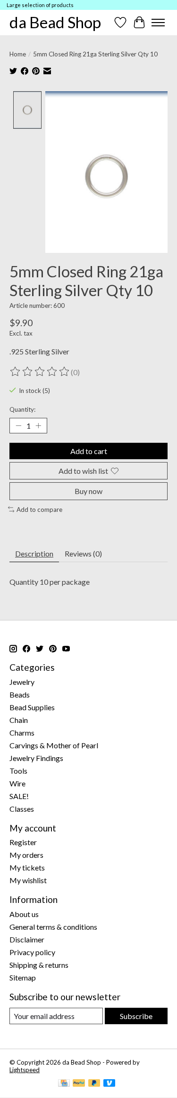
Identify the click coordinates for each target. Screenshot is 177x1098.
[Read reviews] (40, 371)
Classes (21, 808)
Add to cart (88, 451)
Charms (21, 732)
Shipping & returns (38, 964)
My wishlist (28, 880)
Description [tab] (34, 553)
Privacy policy (32, 952)
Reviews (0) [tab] (83, 553)
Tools (18, 770)
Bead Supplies (32, 707)
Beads (19, 694)
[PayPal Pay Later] (94, 1083)
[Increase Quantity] (38, 426)
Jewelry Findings (36, 757)
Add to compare (39, 509)
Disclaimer (26, 939)
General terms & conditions (53, 926)
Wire (17, 783)
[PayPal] (79, 1083)
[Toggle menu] (158, 22)
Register (23, 842)
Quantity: (22, 409)
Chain (18, 719)
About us (24, 914)
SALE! (19, 796)
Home (17, 54)
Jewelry (21, 681)
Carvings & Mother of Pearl (53, 745)
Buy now (88, 490)
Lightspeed (24, 1070)
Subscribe (136, 1016)
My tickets (27, 867)
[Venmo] (109, 1083)
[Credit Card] (64, 1083)
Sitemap (22, 977)
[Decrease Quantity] (18, 426)
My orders (26, 854)
